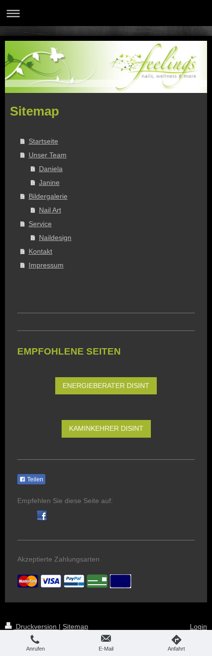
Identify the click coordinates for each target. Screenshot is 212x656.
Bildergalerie (48, 196)
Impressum (46, 265)
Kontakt (40, 251)
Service (40, 224)
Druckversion (36, 626)
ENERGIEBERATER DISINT (106, 385)
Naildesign (55, 237)
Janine (49, 182)
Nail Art (50, 210)
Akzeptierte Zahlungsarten (58, 559)
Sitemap (75, 626)
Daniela (51, 169)
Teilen (34, 479)
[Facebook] (42, 515)
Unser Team (48, 155)
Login (198, 626)
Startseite (43, 141)
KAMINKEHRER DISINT (106, 428)
